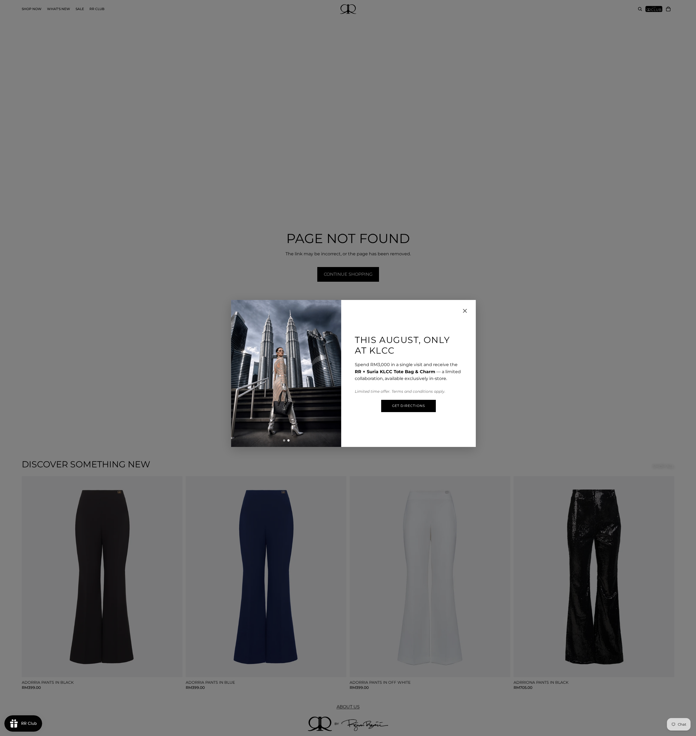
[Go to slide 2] (288, 440)
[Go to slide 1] (284, 440)
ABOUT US (348, 706)
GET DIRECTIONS (408, 406)
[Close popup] (464, 310)
